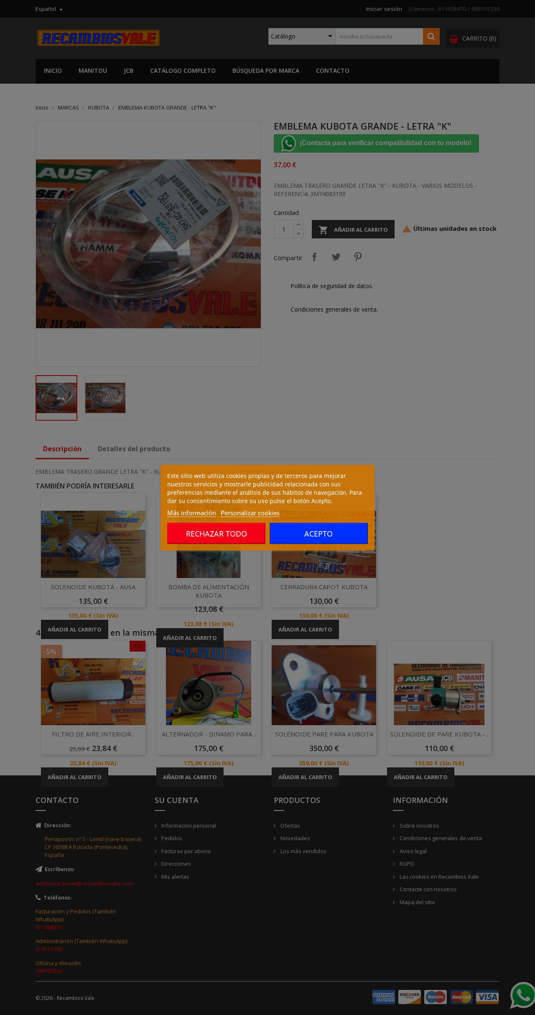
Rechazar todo (216, 533)
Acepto (318, 533)
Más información (191, 512)
